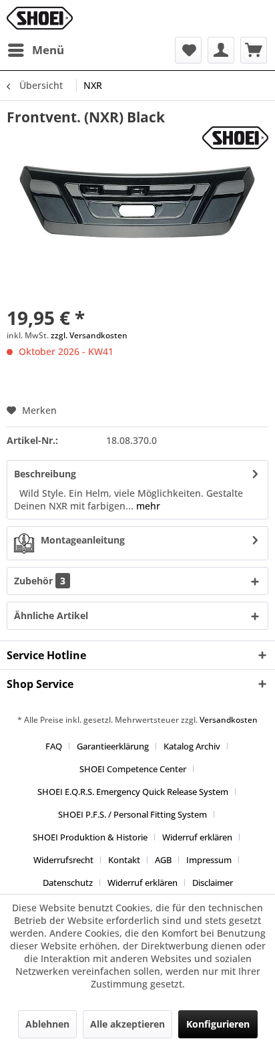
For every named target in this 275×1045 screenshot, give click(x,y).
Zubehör (39, 580)
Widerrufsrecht (63, 860)
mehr (146, 505)
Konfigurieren (218, 1024)
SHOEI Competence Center (132, 769)
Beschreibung (45, 473)
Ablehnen (47, 1024)
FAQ (53, 746)
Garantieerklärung (113, 746)
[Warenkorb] (253, 50)
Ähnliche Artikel (51, 615)
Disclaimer (212, 883)
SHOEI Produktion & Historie (90, 837)
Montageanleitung (83, 540)
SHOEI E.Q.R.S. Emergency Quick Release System (132, 792)
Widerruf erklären (197, 837)
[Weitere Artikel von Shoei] (235, 138)
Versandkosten (229, 719)
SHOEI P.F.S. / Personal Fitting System (132, 814)
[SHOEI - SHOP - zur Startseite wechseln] (40, 18)
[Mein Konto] (221, 50)
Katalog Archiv (192, 746)
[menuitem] (35, 50)
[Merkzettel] (188, 50)
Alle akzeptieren (127, 1024)
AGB (163, 860)
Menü (48, 49)
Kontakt (124, 860)
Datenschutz (68, 883)
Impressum (209, 860)
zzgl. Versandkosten (89, 335)
